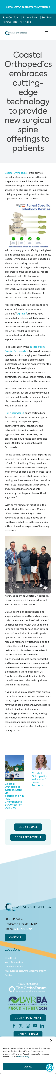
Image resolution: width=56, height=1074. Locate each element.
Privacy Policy (23, 1056)
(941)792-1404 (22, 21)
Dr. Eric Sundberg (14, 412)
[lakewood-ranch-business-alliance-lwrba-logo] (28, 997)
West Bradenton (14, 962)
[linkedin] (42, 1026)
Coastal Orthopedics (16, 172)
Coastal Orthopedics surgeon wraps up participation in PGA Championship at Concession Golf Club (14, 796)
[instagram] (28, 1026)
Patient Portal (31, 17)
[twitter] (21, 1026)
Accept (28, 1066)
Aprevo (21, 313)
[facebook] (14, 1026)
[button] (51, 1040)
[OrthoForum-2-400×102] (28, 983)
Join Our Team (11, 17)
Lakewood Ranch (14, 966)
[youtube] (35, 1026)
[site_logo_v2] (16, 31)
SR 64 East (10, 957)
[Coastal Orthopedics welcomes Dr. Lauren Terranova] (41, 756)
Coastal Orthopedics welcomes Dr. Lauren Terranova (40, 779)
